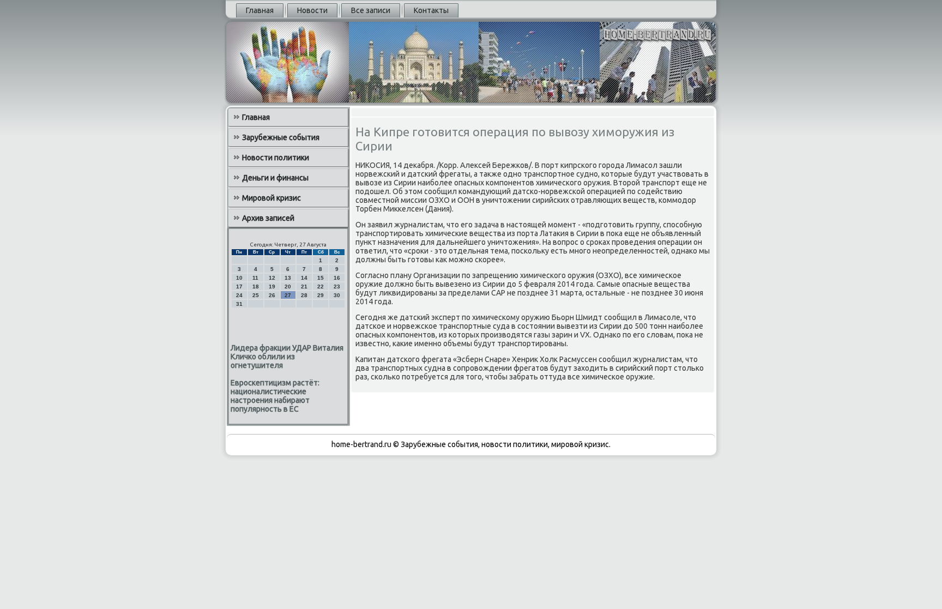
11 (255, 278)
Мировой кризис (271, 198)
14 (304, 278)
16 (337, 278)
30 (337, 295)
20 (288, 287)
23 (337, 287)
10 (239, 278)
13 (288, 278)
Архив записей (268, 218)
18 (255, 287)
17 (239, 287)
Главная (260, 10)
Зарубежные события (280, 137)
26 (272, 295)
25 (255, 295)
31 (239, 304)
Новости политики (275, 157)
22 (320, 287)
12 (272, 278)
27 (288, 295)
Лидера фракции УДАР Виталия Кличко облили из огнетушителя (287, 356)
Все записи (370, 10)
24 (239, 295)
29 (320, 295)
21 (304, 287)
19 (272, 287)
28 (304, 295)
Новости (312, 10)
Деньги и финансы (275, 177)
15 (320, 278)
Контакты (431, 10)
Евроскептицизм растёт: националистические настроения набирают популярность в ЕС (275, 395)
